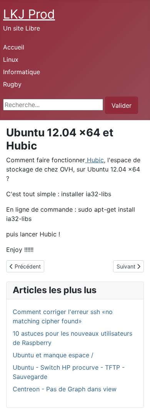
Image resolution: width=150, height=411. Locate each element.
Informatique (21, 72)
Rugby (12, 84)
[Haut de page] (136, 397)
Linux (10, 59)
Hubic (94, 160)
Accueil (13, 47)
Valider (122, 105)
